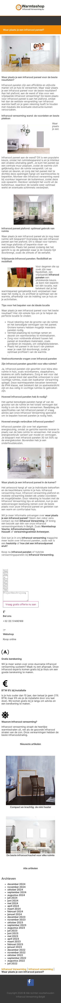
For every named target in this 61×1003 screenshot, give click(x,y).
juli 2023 (12, 930)
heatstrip (11, 543)
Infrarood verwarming (40, 969)
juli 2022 (12, 963)
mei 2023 (12, 936)
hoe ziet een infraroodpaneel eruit (27, 544)
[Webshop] (4, 630)
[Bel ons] (4, 611)
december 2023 (16, 916)
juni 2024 (12, 900)
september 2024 (16, 892)
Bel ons (7, 615)
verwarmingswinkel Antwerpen (31, 531)
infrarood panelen (21, 551)
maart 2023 (14, 941)
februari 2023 (15, 944)
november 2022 (16, 952)
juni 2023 (12, 933)
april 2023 (13, 938)
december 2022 (16, 949)
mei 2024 (12, 903)
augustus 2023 (16, 927)
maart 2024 (14, 908)
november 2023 (16, 919)
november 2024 (16, 886)
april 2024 (13, 905)
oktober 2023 (15, 922)
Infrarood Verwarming (32, 520)
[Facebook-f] (30, 982)
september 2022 (16, 957)
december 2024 (16, 884)
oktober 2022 (15, 955)
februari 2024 (15, 911)
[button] (30, 19)
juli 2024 (12, 897)
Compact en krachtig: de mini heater (30, 807)
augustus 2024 (16, 895)
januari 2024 (14, 914)
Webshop (8, 634)
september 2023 (16, 925)
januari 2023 (14, 946)
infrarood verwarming (34, 537)
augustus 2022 (16, 960)
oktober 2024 (15, 889)
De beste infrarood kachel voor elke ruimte (30, 855)
